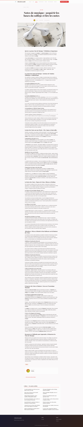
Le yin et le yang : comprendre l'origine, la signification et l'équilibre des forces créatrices (51, 409)
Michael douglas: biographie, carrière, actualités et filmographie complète (30, 396)
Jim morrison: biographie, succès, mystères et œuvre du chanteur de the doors (32, 399)
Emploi (46, 1)
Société (55, 1)
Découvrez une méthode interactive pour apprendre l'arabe (50, 396)
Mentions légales (58, 419)
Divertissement (41, 1)
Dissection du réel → (64, 1)
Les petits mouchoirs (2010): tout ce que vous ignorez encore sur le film (31, 390)
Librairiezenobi (21, 1)
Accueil (30, 1)
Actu (33, 1)
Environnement (50, 1)
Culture (36, 1)
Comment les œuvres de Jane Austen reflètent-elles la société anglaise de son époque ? (32, 406)
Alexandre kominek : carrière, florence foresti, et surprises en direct (50, 399)
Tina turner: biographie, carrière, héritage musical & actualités (50, 390)
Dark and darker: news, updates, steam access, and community (51, 406)
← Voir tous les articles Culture (30, 377)
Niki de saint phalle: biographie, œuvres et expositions (50, 393)
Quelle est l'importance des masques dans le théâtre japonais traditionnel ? (31, 409)
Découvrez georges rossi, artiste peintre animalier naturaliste (49, 403)
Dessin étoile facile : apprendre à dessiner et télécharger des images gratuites (31, 403)
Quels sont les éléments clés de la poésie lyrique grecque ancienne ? (31, 393)
